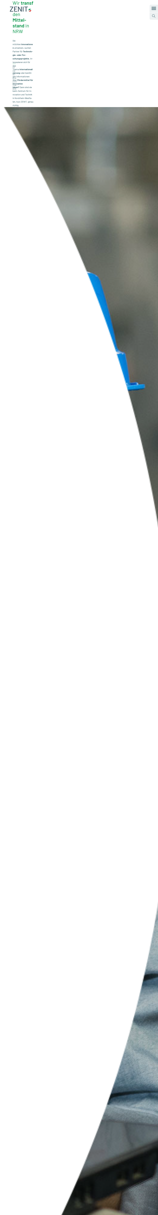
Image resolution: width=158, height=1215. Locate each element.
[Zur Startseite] (21, 11)
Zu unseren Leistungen (15, 78)
